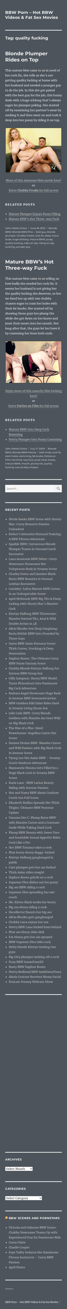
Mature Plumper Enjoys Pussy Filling (35, 214)
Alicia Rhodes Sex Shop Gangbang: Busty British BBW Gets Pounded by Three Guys (34, 633)
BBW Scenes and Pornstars (34, 1218)
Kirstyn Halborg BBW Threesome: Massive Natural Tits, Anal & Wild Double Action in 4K (33, 618)
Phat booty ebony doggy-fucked (31, 852)
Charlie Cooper (19, 1247)
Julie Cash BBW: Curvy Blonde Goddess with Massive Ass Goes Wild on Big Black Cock (34, 718)
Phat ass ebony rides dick (26, 932)
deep (48, 235)
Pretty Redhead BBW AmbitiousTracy (35, 972)
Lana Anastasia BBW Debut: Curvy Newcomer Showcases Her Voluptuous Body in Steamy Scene (33, 564)
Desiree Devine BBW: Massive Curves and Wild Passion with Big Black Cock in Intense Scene (35, 748)
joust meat (40, 459)
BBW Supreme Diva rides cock (30, 942)
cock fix (39, 235)
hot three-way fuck (22, 459)
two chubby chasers (26, 467)
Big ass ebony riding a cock (28, 907)
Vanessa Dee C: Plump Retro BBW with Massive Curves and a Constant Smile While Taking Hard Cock (34, 822)
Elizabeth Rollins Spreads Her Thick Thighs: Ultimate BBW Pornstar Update (34, 807)
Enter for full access (33, 190)
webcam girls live (9, 1288)
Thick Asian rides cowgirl (26, 872)
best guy (41, 231)
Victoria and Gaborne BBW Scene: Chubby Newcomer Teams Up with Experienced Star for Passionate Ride (35, 1232)
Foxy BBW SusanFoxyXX (26, 962)
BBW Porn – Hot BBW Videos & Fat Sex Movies (31, 15)
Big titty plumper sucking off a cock (34, 957)
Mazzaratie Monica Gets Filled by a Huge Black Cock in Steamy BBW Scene (33, 773)
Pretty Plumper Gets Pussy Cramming (35, 439)
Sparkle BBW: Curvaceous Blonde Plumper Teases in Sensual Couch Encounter (32, 549)
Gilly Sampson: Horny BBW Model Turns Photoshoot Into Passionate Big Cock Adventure (33, 683)
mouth (26, 463)
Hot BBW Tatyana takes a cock (30, 847)
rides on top (31, 243)
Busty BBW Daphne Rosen (27, 967)
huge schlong (21, 239)
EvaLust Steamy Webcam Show (31, 982)
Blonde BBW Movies (24, 452)
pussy (49, 239)
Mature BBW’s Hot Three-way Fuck (34, 219)
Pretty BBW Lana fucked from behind (35, 927)
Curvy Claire (17, 1242)
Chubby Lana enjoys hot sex (28, 922)
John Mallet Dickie (16, 228)
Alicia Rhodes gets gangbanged (31, 917)
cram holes (11, 456)
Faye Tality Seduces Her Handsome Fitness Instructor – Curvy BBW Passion (33, 1257)
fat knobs (37, 456)
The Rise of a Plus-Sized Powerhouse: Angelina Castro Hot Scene (32, 733)
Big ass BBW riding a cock (27, 887)
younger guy (23, 246)
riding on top (46, 243)
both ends (45, 452)
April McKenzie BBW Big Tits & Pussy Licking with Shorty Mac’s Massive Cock (35, 603)
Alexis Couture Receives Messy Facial (35, 977)
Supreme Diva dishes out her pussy (33, 882)
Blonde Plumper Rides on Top (26, 56)
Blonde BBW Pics (22, 231)
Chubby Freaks (25, 235)
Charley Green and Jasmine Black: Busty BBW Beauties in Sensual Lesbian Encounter (32, 579)
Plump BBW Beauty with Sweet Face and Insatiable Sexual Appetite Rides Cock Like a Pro (34, 837)
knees (51, 459)
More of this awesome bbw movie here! (33, 180)
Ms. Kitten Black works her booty (32, 902)
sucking (9, 246)
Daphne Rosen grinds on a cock (31, 877)
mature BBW (37, 239)
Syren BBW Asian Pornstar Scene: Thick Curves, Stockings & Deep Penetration (32, 648)
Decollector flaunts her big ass (30, 912)
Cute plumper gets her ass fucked (32, 867)
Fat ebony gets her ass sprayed (30, 937)
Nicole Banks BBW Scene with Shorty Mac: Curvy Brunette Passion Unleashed (35, 524)
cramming (25, 456)
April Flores (17, 1267)
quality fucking (14, 243)
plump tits (37, 463)
